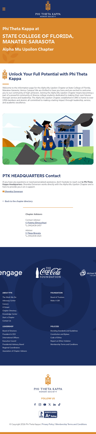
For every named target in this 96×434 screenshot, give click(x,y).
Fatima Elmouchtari (37, 223)
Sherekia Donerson (13, 192)
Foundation (56, 293)
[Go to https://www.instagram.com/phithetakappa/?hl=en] (40, 405)
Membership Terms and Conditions (71, 424)
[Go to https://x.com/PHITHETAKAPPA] (49, 404)
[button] (41, 273)
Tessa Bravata (34, 233)
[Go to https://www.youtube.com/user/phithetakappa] (44, 405)
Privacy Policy (48, 424)
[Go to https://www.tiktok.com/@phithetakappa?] (59, 404)
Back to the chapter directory (18, 202)
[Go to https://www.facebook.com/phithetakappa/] (35, 405)
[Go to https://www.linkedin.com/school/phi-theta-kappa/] (54, 405)
